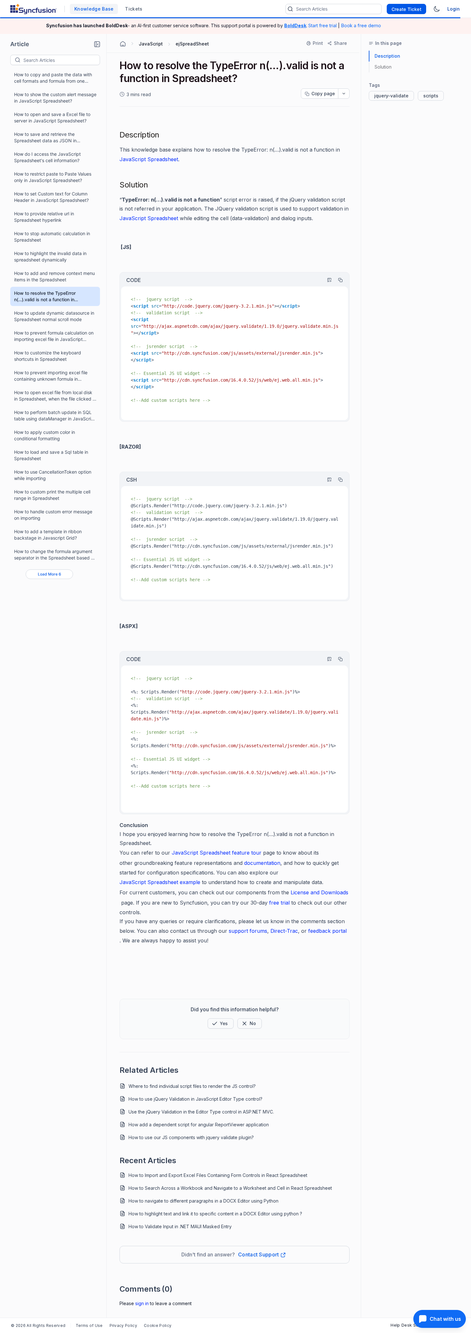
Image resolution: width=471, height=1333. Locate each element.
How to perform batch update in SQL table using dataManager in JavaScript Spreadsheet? (54, 416)
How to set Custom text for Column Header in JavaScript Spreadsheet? (51, 197)
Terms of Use (89, 1325)
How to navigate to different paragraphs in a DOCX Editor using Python (203, 1201)
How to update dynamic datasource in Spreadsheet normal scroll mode (54, 316)
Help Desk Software (411, 1325)
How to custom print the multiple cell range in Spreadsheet (52, 495)
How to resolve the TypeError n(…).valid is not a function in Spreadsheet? (45, 296)
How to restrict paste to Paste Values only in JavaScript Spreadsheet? (52, 177)
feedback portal (327, 931)
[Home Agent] (123, 44)
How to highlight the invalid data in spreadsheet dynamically (50, 256)
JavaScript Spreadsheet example (160, 882)
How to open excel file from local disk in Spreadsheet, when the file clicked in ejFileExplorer (55, 396)
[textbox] (61, 60)
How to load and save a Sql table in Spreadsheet (51, 455)
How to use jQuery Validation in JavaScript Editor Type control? (195, 1099)
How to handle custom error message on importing (53, 515)
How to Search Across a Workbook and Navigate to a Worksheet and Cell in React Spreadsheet (230, 1188)
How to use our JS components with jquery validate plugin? (191, 1137)
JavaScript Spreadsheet (149, 159)
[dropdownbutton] (344, 93)
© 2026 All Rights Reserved (38, 1325)
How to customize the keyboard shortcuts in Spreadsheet (47, 356)
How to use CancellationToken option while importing (52, 475)
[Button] (249, 1023)
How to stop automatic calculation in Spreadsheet (52, 237)
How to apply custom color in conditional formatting (44, 435)
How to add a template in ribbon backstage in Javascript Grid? (48, 535)
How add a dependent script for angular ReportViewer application (198, 1124)
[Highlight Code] (326, 280)
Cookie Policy (157, 1325)
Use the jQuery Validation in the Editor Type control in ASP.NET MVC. (201, 1111)
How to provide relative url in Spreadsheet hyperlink (44, 217)
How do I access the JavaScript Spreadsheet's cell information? (47, 157)
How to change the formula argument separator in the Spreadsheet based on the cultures (55, 555)
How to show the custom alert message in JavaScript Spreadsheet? (55, 97)
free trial (280, 902)
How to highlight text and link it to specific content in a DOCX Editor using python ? (215, 1213)
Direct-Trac (284, 931)
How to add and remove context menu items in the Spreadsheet (54, 276)
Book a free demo (361, 25)
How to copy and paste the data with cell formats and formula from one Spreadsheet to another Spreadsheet (53, 78)
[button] (97, 44)
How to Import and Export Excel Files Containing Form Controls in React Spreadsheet (217, 1175)
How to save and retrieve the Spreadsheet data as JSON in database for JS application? (45, 137)
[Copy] (337, 280)
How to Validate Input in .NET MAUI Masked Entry (180, 1226)
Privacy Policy (123, 1325)
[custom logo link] (33, 9)
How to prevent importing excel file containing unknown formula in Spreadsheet (50, 376)
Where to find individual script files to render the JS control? (192, 1086)
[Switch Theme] (436, 9)
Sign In (142, 1303)
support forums (248, 931)
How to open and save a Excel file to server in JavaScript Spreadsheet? (52, 117)
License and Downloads (319, 892)
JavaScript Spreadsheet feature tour (216, 852)
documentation (262, 863)
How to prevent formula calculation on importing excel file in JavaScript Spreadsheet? (54, 336)
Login (453, 9)
